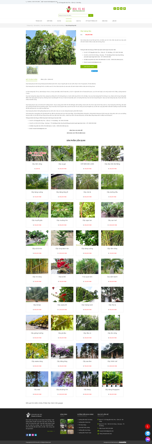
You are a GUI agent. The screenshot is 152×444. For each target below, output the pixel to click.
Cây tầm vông (37, 164)
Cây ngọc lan (87, 220)
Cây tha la (112, 305)
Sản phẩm (69, 21)
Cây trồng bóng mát (71, 25)
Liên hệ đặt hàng (89, 66)
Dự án (59, 21)
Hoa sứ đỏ (62, 277)
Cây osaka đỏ (62, 305)
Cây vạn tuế (112, 220)
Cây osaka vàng (37, 361)
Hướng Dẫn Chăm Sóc (84, 422)
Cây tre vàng (37, 277)
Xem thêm (50, 431)
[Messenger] (147, 439)
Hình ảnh (104, 21)
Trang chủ (39, 21)
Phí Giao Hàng (82, 425)
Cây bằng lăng (62, 361)
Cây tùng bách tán (62, 248)
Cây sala (37, 389)
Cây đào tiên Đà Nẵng (112, 164)
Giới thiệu (49, 21)
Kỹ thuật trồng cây (91, 21)
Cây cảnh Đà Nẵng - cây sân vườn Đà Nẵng (52, 25)
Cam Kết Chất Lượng (84, 427)
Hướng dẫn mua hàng (84, 430)
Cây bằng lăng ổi (62, 192)
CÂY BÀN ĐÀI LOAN (87, 164)
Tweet (95, 71)
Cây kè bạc (37, 305)
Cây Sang (87, 389)
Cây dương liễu (112, 192)
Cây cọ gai (62, 164)
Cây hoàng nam (87, 305)
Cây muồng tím (62, 220)
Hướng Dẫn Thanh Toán (85, 432)
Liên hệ (114, 21)
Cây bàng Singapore (112, 389)
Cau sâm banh (112, 277)
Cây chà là (87, 192)
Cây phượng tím (62, 389)
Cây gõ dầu (62, 333)
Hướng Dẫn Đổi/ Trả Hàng (85, 419)
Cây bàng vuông (37, 192)
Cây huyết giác (37, 220)
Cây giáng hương (37, 333)
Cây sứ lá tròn (37, 248)
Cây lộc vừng (112, 333)
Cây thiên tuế (112, 361)
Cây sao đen (87, 361)
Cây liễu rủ (87, 333)
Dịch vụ (78, 21)
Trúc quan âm (87, 277)
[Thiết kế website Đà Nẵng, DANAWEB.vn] (122, 442)
